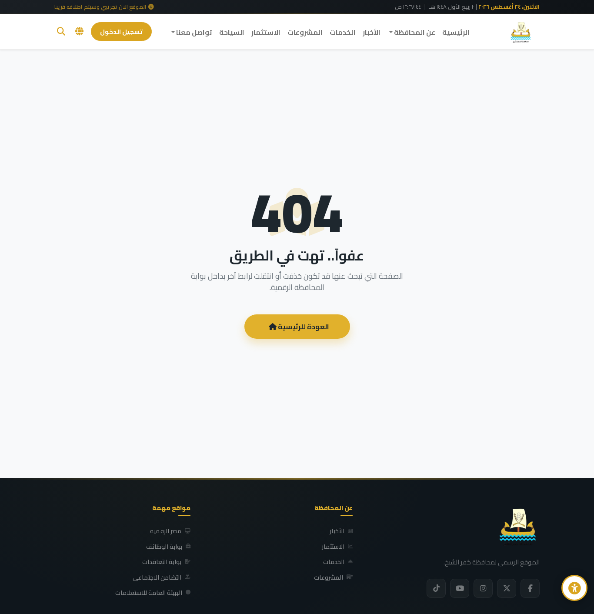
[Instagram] (483, 588)
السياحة (231, 32)
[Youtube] (459, 588)
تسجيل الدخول (121, 31)
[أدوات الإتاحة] (574, 588)
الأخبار (371, 32)
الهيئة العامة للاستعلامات (148, 592)
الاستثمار (265, 32)
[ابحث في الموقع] (61, 31)
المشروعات (305, 32)
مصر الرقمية (165, 531)
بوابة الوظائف (164, 546)
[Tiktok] (436, 588)
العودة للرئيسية (303, 326)
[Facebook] (530, 588)
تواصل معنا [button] (193, 32)
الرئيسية (456, 32)
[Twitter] (506, 588)
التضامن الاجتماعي (157, 577)
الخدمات (343, 32)
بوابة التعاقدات (161, 562)
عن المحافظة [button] (414, 32)
